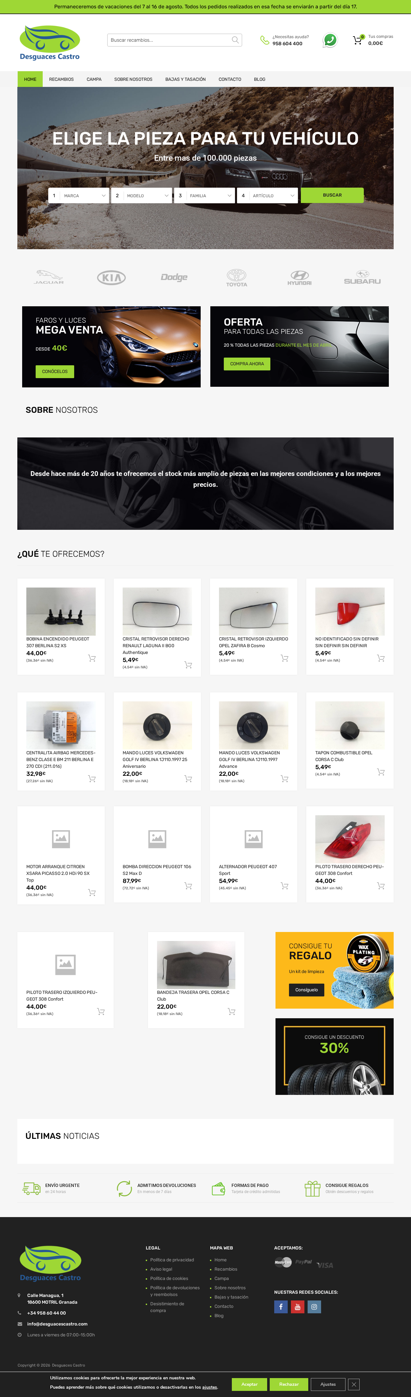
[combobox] (78, 195)
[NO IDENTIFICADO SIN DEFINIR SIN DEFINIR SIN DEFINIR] (350, 612)
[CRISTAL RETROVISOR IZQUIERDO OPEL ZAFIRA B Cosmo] (253, 612)
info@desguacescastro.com (57, 1323)
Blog (260, 79)
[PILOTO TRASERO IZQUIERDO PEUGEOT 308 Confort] (65, 965)
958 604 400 (287, 44)
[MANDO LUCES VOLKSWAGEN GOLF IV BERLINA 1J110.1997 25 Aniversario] (157, 725)
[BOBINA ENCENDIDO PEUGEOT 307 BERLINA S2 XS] (61, 612)
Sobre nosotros (133, 79)
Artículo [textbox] (263, 195)
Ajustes (328, 1384)
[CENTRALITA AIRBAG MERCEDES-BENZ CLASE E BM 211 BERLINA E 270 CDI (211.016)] (61, 725)
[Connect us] (281, 1307)
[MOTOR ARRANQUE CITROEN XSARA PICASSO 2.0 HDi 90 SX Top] (61, 839)
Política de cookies (169, 1278)
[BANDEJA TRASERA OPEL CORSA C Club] (196, 965)
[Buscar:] (174, 40)
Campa (94, 79)
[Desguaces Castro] (45, 42)
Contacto (230, 79)
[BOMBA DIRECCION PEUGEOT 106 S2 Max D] (157, 839)
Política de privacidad (172, 1259)
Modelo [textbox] (135, 195)
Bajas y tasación (185, 79)
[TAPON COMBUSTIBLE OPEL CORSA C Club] (350, 725)
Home (30, 79)
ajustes (209, 1387)
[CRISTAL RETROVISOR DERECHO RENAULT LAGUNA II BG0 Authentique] (157, 612)
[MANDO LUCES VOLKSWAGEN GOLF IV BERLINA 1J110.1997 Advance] (253, 725)
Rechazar (289, 1384)
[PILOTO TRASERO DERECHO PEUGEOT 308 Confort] (350, 839)
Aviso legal (161, 1269)
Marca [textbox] (71, 195)
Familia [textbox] (198, 195)
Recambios (61, 79)
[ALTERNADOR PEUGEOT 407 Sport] (253, 839)
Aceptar (249, 1384)
